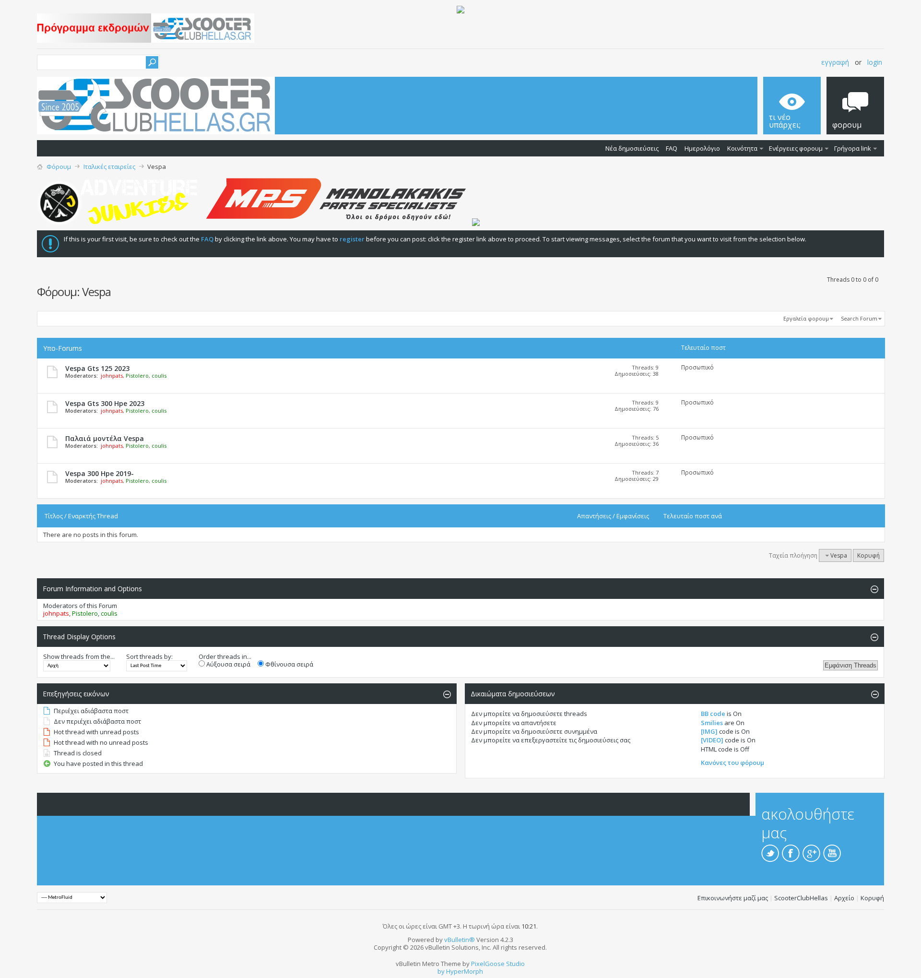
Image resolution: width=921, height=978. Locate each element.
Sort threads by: (149, 656)
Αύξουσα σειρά (227, 664)
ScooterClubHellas (801, 898)
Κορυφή (868, 555)
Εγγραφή (835, 62)
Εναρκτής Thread (93, 516)
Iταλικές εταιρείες (109, 166)
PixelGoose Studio (498, 963)
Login (874, 62)
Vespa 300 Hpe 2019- (99, 473)
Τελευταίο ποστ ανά (692, 516)
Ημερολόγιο (702, 148)
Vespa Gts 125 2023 (97, 368)
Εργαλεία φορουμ (806, 318)
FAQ (671, 148)
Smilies (712, 722)
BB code (713, 713)
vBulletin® (459, 939)
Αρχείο (844, 898)
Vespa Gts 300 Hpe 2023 (104, 403)
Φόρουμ (59, 166)
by (441, 971)
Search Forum (859, 318)
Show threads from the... (79, 656)
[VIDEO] (712, 740)
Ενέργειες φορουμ (796, 148)
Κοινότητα (742, 148)
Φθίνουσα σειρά (288, 664)
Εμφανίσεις (632, 516)
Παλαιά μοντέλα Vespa (104, 438)
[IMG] (709, 731)
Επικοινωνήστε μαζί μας (732, 898)
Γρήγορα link (852, 148)
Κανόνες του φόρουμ (732, 762)
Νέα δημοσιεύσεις (632, 148)
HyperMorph (464, 971)
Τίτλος (54, 516)
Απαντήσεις (594, 516)
